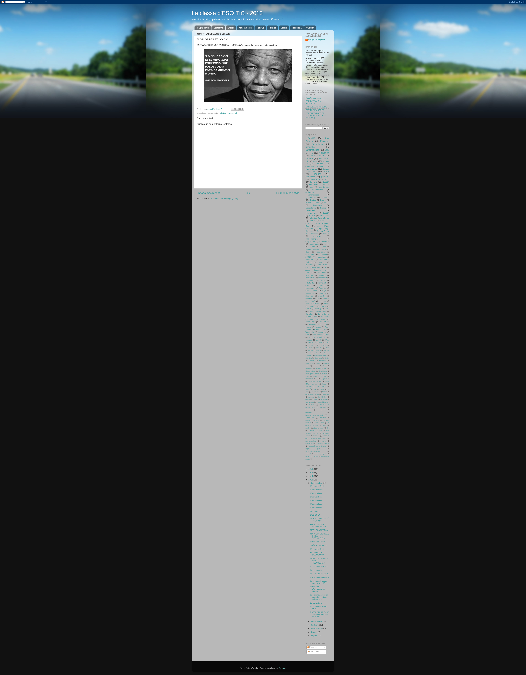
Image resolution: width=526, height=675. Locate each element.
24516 (323, 306)
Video (323, 280)
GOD (327, 150)
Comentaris (314, 652)
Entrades (313, 647)
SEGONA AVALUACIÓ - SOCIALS (319, 519)
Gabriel (323, 200)
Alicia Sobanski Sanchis (319, 185)
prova (323, 441)
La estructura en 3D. (319, 566)
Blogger (282, 668)
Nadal (307, 376)
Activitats (320, 164)
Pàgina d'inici (203, 28)
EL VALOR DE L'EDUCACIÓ (317, 554)
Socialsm (308, 386)
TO (311, 152)
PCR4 (326, 203)
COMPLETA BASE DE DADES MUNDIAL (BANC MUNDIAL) (316, 115)
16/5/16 (319, 342)
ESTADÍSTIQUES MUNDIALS (313, 102)
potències (316, 436)
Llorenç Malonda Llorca (315, 249)
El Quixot (308, 358)
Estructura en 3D (317, 542)
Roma (324, 330)
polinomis (325, 177)
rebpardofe (322, 255)
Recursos (309, 265)
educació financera (323, 402)
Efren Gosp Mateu (320, 355)
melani (324, 425)
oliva (327, 428)
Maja (324, 291)
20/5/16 (326, 304)
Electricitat (318, 358)
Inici (248, 193)
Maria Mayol (310, 278)
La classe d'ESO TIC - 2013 (227, 13)
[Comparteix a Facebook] (239, 109)
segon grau (312, 448)
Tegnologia (309, 332)
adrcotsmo (317, 236)
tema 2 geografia (321, 454)
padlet (317, 299)
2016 (310, 469)
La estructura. (316, 603)
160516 (326, 213)
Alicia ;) (318, 309)
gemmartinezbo (312, 195)
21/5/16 (311, 345)
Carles (327, 309)
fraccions (308, 410)
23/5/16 (312, 306)
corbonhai (309, 192)
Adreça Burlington (314, 350)
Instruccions (321, 257)
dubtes (315, 399)
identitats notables (312, 420)
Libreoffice (308, 368)
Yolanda (322, 389)
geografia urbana (314, 166)
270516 (308, 309)
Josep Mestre (324, 322)
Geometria (309, 275)
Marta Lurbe (311, 169)
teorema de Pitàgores (317, 337)
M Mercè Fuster (312, 203)
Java (324, 366)
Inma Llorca (313, 317)
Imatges (315, 366)
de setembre (316, 628)
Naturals (260, 28)
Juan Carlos (315, 179)
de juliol (314, 636)
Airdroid (326, 350)
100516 (326, 182)
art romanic (315, 392)
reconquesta (309, 443)
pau (320, 430)
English (231, 28)
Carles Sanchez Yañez (317, 311)
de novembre (317, 621)
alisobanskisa (317, 190)
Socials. (326, 234)
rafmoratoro (314, 244)
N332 (327, 179)
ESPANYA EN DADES (314, 110)
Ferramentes (310, 288)
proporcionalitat (310, 441)
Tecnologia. (320, 252)
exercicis (323, 407)
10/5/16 (327, 340)
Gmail (318, 363)
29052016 (308, 348)
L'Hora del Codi (317, 486)
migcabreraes (311, 213)
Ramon (317, 330)
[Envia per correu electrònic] (232, 109)
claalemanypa (311, 239)
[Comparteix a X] (237, 109)
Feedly (311, 187)
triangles (308, 340)
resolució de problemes (317, 446)
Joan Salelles (318, 155)
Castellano (218, 28)
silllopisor (312, 200)
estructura (322, 293)
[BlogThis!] (234, 109)
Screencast (309, 293)
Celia (315, 161)
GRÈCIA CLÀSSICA (318, 545)
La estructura (316, 570)
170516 (312, 247)
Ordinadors (309, 379)
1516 (325, 267)
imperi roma (319, 423)
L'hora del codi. (314, 324)
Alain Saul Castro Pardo (319, 218)
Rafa (307, 252)
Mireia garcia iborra (312, 374)
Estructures (322, 273)
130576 (310, 342)
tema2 (316, 456)
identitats (323, 418)
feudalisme (324, 152)
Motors (324, 374)
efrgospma (310, 241)
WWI (315, 389)
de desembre (317, 483)
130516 (326, 244)
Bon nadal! (314, 511)
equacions (316, 267)
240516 (308, 257)
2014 (310, 476)
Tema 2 (309, 158)
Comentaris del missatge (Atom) (224, 199)
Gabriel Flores (311, 291)
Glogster (322, 275)
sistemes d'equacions (321, 335)
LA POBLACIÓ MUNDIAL (316, 107)
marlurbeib (310, 210)
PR (317, 379)
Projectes (324, 141)
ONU (324, 376)
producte (323, 301)
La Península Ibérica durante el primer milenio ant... (319, 597)
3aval (327, 348)
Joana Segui (310, 322)
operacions (322, 332)
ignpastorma (310, 197)
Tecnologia (296, 28)
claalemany (325, 394)
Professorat (232, 113)
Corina (308, 286)
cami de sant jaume (312, 394)
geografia (310, 147)
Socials (284, 28)
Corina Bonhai (323, 314)
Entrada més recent (208, 193)
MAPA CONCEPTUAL (319, 530)
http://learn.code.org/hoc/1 (314, 415)
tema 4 (307, 456)
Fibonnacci (309, 363)
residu (327, 443)
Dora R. (312, 221)
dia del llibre (322, 397)
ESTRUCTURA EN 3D (319, 574)
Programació (325, 379)
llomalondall (324, 241)
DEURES (317, 174)
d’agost (314, 632)
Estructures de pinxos (319, 577)
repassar (320, 443)
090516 (326, 172)
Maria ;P (322, 262)
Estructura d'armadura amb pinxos (318, 589)
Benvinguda (313, 353)
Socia (324, 384)
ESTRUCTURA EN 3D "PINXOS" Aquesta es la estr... (319, 614)
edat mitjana (309, 402)
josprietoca (322, 296)
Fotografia (322, 288)
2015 (310, 473)
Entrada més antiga (287, 193)
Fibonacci (322, 360)
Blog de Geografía (316, 40)
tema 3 (313, 182)
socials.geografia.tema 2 (314, 451)
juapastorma (310, 208)
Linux (325, 324)
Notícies (222, 113)
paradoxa (312, 430)
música (307, 428)
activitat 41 (309, 283)
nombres (308, 299)
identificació (309, 296)
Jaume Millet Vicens (317, 319)
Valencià (310, 28)
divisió (307, 399)
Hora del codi (323, 187)
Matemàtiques (245, 28)
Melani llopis (322, 371)
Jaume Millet (310, 260)
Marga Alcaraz (321, 368)
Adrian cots (324, 216)
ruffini (307, 335)
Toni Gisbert (321, 386)
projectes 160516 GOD (319, 438)
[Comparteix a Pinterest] (242, 109)
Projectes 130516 (314, 381)
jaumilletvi (325, 197)
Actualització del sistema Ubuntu (318, 525)
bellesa (324, 392)
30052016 (319, 348)
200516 (312, 216)
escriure (311, 404)
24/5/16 (323, 345)
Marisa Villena (310, 371)
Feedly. (311, 360)
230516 (323, 247)
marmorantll (322, 283)
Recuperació (310, 280)
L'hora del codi (316, 493)
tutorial (318, 340)
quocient (308, 304)
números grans (318, 428)
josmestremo (310, 255)
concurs (311, 397)
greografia (308, 412)
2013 (310, 480)
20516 (327, 342)
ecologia (324, 399)
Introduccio (325, 317)
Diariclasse (310, 177)
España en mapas (313, 98)
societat (308, 454)
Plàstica (272, 28)
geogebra (322, 410)
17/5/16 (318, 304)
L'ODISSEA (315, 515)
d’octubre (315, 625)
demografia (317, 205)
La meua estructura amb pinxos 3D (318, 582)
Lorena (308, 327)
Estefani (321, 286)
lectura (323, 208)
